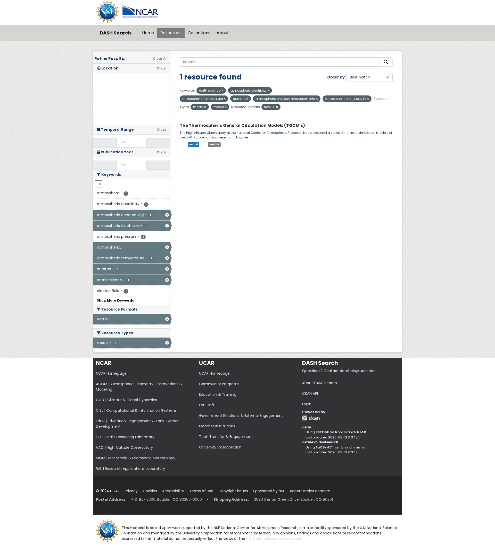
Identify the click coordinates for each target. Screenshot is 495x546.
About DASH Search (319, 382)
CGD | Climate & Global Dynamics (126, 399)
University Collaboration (220, 447)
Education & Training (217, 394)
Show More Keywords (115, 300)
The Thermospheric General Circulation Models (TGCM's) (242, 125)
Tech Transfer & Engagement (226, 436)
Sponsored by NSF (269, 491)
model (193, 144)
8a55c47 (324, 447)
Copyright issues (233, 491)
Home (148, 33)
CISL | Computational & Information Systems (136, 410)
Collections (199, 33)
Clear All (160, 58)
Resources (171, 33)
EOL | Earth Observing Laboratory (125, 436)
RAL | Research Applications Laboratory (130, 468)
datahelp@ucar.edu (358, 370)
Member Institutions (217, 426)
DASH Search (115, 33)
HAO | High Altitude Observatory (124, 447)
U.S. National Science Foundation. (276, 538)
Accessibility (173, 491)
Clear (161, 68)
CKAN (311, 418)
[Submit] (386, 62)
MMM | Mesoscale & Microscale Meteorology (135, 458)
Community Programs (219, 383)
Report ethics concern (310, 491)
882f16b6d (325, 432)
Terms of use (201, 491)
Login (306, 404)
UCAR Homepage (214, 373)
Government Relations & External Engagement (241, 415)
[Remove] (222, 91)
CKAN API (310, 393)
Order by (336, 77)
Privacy (131, 491)
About (223, 33)
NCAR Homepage (111, 373)
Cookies (150, 491)
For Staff (206, 405)
